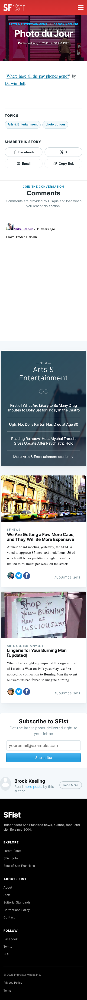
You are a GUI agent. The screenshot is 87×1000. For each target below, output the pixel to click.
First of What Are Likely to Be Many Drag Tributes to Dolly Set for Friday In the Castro (43, 407)
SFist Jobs (11, 858)
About (7, 887)
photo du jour (55, 124)
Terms (7, 990)
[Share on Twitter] (19, 576)
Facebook (10, 939)
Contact (9, 917)
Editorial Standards (17, 902)
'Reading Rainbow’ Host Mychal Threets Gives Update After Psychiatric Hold (44, 441)
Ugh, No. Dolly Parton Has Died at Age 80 (43, 424)
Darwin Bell (15, 83)
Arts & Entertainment (28, 24)
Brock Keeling (66, 24)
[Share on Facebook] (27, 576)
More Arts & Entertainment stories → (43, 456)
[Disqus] (43, 279)
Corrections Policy (16, 910)
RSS (6, 954)
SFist (12, 814)
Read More (70, 785)
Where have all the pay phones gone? (37, 76)
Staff (6, 895)
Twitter (8, 946)
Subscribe (43, 757)
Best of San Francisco (19, 866)
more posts (33, 786)
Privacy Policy (12, 982)
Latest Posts (12, 851)
